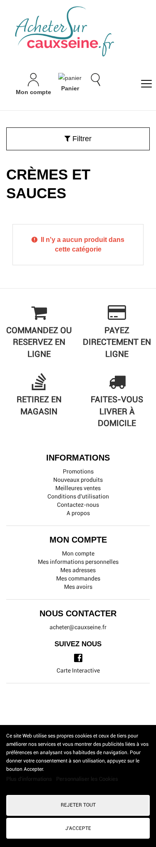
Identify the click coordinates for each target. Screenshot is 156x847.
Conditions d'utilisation (78, 496)
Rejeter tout (78, 805)
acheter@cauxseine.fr (78, 627)
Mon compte (78, 553)
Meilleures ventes (78, 488)
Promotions (78, 471)
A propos (78, 513)
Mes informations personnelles (78, 561)
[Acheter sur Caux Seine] (81, 32)
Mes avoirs (78, 586)
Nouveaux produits (78, 479)
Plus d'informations (29, 779)
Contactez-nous (78, 504)
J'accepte (78, 828)
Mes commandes (78, 578)
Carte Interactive (78, 670)
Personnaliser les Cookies (87, 779)
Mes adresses (78, 570)
